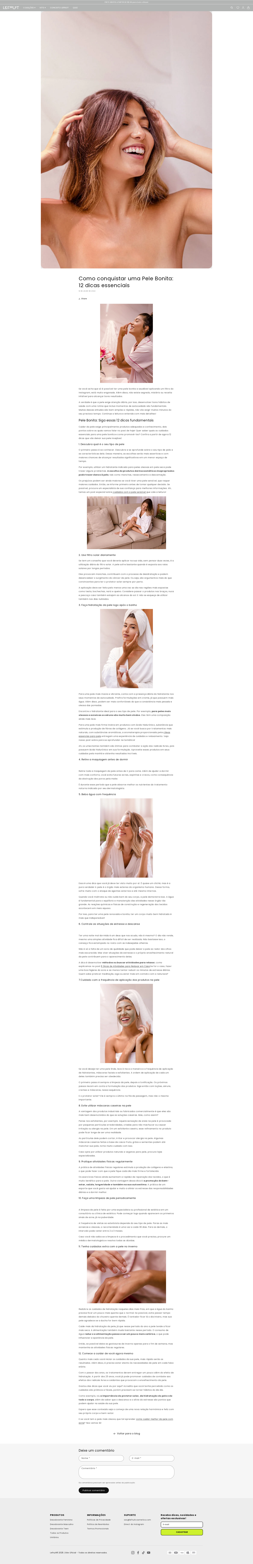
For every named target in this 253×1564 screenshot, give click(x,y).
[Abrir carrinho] (248, 7)
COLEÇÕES (29, 7)
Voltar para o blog (128, 1433)
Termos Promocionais (98, 1528)
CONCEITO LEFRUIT (59, 7)
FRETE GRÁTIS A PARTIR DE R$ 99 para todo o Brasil (126, 2)
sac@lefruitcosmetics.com (137, 1519)
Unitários (54, 1537)
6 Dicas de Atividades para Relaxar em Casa (125, 966)
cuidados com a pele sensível (129, 492)
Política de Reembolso (98, 1524)
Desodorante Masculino (62, 1524)
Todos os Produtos (59, 1533)
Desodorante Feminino (61, 1519)
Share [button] (84, 298)
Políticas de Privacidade (99, 1519)
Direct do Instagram (134, 1524)
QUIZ (75, 7)
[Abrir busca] (232, 7)
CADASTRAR (182, 1532)
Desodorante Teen (59, 1528)
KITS (43, 7)
